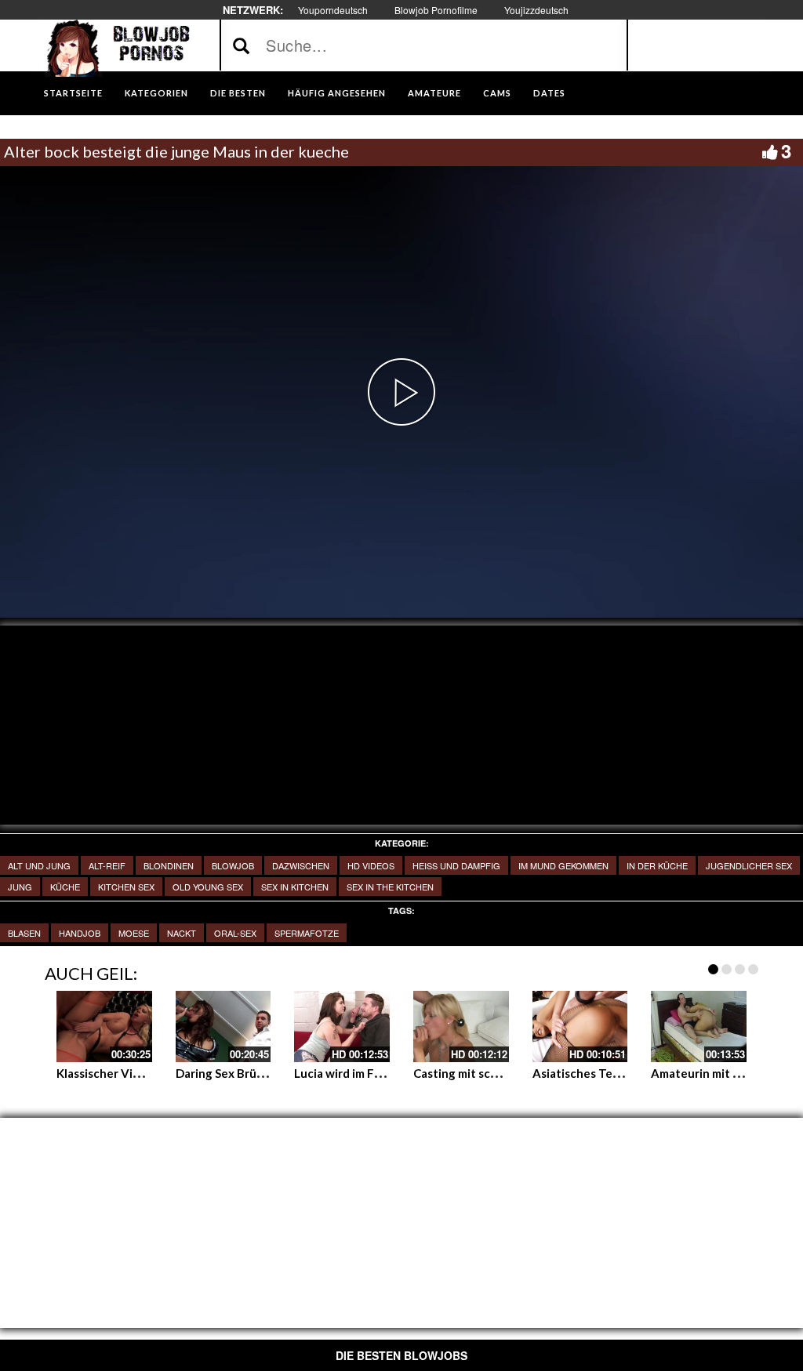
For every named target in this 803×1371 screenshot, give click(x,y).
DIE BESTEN (238, 93)
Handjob (79, 933)
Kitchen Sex (126, 886)
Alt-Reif (107, 865)
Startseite (73, 93)
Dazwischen (300, 865)
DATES (549, 93)
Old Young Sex (208, 886)
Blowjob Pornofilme (436, 10)
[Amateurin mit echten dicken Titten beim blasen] (699, 1026)
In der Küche (657, 865)
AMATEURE (434, 93)
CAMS (497, 93)
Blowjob (233, 865)
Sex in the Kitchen (390, 886)
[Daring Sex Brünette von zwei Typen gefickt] (223, 1026)
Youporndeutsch (333, 10)
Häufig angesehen (337, 93)
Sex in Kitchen (295, 886)
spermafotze (306, 933)
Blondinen (169, 865)
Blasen (24, 933)
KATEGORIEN (156, 93)
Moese (133, 933)
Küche (65, 886)
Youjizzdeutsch (536, 10)
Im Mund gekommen (563, 865)
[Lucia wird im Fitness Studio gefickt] (342, 1026)
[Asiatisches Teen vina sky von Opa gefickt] (580, 1026)
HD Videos (370, 865)
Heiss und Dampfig (456, 865)
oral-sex (235, 933)
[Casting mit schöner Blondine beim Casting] (461, 1026)
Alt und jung (39, 865)
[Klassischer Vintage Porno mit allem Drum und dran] (104, 1026)
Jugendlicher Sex (749, 865)
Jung (20, 886)
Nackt (181, 933)
